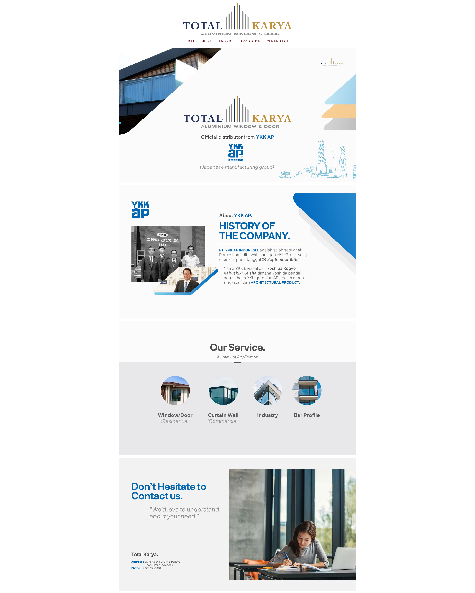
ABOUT (207, 41)
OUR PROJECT (277, 41)
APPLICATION (250, 41)
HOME (191, 41)
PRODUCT (226, 41)
